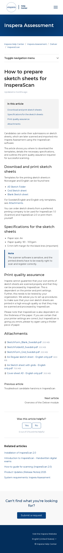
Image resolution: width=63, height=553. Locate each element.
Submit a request (31, 515)
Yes (27, 425)
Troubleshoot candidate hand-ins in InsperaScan (29, 388)
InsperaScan (13, 47)
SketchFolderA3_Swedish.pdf (22, 347)
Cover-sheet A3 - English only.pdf (24, 373)
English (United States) (43, 539)
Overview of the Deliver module (42, 402)
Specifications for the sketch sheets (25, 114)
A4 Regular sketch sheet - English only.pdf (29, 357)
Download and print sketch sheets (24, 110)
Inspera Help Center (14, 44)
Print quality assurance (18, 119)
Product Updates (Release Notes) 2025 (25, 472)
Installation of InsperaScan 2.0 (20, 452)
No (36, 425)
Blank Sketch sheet (17, 194)
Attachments (13, 124)
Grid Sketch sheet (17, 190)
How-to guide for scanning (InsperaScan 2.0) (28, 466)
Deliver (53, 44)
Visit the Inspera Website (44, 534)
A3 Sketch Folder (16, 186)
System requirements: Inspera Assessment (27, 477)
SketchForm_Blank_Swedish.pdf (24, 342)
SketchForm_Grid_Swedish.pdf (23, 352)
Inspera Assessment (37, 44)
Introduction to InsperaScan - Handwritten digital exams (30, 460)
